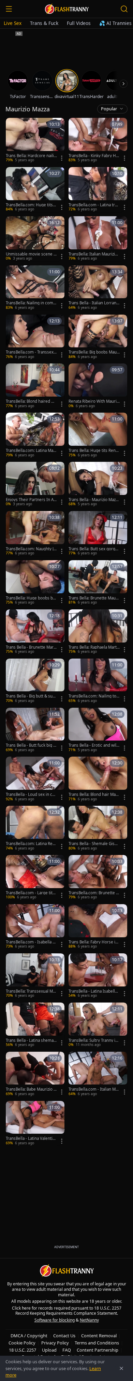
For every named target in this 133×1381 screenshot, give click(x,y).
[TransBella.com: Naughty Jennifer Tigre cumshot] (35, 533)
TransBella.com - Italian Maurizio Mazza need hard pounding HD (94, 1089)
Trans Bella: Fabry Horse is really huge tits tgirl (93, 942)
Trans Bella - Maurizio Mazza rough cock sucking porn (94, 500)
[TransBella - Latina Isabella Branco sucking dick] (98, 975)
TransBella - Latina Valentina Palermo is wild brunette (31, 1138)
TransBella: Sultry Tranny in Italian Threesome (93, 1040)
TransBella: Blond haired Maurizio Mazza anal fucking (31, 401)
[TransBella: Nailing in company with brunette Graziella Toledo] (35, 287)
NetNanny (89, 1320)
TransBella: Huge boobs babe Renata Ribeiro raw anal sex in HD (30, 598)
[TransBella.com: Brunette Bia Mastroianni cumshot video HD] (98, 877)
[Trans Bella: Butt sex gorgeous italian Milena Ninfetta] (98, 533)
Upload (49, 1350)
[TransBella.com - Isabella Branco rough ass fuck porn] (35, 926)
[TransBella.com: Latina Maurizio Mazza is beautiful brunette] (35, 435)
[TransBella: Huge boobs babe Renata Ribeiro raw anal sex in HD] (35, 582)
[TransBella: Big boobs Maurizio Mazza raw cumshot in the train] (98, 337)
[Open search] (124, 9)
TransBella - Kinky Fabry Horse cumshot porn (93, 156)
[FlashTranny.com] (66, 8)
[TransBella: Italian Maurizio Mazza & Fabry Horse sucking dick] (98, 238)
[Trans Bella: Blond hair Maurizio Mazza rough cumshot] (98, 779)
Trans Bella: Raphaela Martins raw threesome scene (93, 647)
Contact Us (64, 1335)
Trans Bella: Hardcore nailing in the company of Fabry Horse (31, 156)
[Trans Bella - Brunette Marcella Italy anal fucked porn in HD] (35, 631)
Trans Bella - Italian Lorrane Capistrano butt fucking (94, 303)
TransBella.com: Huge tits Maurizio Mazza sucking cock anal (31, 205)
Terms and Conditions (97, 1343)
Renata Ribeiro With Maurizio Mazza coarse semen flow (94, 401)
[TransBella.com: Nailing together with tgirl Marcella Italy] (98, 681)
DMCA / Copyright (29, 1335)
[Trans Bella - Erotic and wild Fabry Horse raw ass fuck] (98, 730)
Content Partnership (97, 1350)
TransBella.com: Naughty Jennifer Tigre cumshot (31, 549)
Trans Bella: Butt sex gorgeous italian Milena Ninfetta (93, 549)
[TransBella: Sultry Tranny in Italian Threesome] (98, 1025)
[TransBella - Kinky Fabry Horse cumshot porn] (98, 140)
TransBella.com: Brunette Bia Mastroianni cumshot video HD (94, 893)
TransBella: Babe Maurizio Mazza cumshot (31, 1089)
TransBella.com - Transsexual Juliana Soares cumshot (31, 352)
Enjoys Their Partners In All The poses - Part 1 (31, 500)
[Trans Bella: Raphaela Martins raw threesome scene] (98, 631)
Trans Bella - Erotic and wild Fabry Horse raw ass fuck (94, 745)
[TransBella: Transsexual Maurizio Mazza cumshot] (35, 975)
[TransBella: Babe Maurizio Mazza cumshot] (35, 1074)
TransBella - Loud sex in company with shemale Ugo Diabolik (31, 794)
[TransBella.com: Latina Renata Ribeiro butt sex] (35, 828)
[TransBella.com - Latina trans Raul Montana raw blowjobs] (98, 189)
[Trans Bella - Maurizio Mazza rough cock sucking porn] (98, 484)
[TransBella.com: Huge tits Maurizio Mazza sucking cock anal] (35, 189)
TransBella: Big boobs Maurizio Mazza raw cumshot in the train (94, 352)
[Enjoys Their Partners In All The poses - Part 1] (35, 484)
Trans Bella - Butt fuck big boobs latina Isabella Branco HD (31, 745)
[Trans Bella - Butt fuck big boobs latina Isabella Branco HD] (35, 730)
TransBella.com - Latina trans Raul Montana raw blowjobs (94, 205)
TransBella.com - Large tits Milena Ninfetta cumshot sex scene (31, 893)
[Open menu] (9, 9)
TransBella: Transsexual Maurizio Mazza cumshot (30, 991)
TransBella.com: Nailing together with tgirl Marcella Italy (94, 696)
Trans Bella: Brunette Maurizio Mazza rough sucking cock (94, 598)
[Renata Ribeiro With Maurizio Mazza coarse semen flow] (98, 386)
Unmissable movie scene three (30, 254)
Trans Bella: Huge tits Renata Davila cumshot (94, 450)
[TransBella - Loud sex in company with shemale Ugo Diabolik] (35, 779)
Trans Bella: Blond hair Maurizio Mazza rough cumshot (94, 794)
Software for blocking (54, 1320)
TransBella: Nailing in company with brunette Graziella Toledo (31, 303)
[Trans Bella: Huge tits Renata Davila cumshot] (98, 435)
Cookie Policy (22, 1343)
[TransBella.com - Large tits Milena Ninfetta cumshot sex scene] (35, 877)
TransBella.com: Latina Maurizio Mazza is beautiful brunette (31, 450)
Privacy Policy (55, 1343)
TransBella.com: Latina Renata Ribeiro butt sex (31, 844)
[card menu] (62, 158)
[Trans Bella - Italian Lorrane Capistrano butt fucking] (98, 287)
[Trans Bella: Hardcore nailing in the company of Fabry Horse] (35, 140)
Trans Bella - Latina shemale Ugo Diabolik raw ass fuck (31, 1040)
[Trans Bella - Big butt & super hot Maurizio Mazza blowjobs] (35, 681)
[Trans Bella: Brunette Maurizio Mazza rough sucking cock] (98, 582)
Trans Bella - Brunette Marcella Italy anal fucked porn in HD (31, 647)
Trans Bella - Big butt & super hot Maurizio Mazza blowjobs (31, 696)
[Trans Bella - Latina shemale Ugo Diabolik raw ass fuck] (35, 1025)
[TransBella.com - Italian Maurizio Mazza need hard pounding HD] (98, 1074)
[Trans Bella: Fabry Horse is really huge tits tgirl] (98, 926)
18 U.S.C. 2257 (22, 1350)
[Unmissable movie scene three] (35, 238)
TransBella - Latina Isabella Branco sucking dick (93, 991)
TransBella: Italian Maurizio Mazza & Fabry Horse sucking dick (93, 254)
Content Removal (99, 1335)
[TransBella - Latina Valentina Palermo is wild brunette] (35, 1123)
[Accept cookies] (121, 1368)
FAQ (66, 1350)
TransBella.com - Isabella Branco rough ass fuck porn (31, 942)
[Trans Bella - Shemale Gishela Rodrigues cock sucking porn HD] (98, 828)
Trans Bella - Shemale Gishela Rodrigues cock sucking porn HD (94, 844)
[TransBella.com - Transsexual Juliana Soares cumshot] (35, 337)
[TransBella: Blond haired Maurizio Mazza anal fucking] (35, 386)
